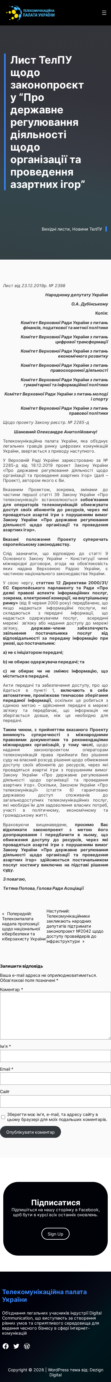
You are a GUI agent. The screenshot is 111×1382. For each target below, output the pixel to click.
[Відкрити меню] (104, 12)
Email (6, 1069)
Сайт (5, 1091)
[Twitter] (16, 1346)
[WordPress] (26, 1346)
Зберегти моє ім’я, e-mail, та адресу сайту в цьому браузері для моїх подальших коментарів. (57, 1117)
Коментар (11, 989)
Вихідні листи (56, 228)
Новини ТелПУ (87, 228)
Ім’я (5, 1046)
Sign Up (55, 1233)
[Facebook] (5, 1346)
